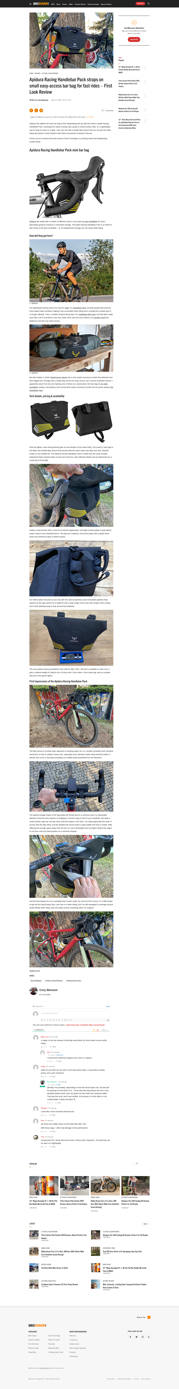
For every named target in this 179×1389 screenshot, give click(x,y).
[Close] (120, 670)
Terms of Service (78, 714)
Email (63, 686)
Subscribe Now (89, 707)
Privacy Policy (65, 714)
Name (63, 696)
